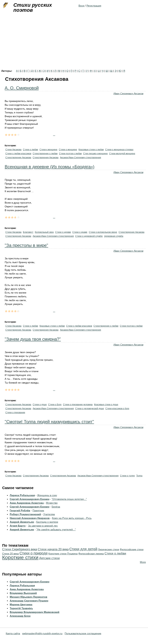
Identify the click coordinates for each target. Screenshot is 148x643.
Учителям (49, 514)
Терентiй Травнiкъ (21, 608)
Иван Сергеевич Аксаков (128, 93)
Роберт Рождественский (25, 514)
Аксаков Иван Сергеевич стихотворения (80, 157)
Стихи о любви (30, 149)
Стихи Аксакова (13, 149)
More (143, 562)
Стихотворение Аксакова (18, 157)
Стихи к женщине (48, 149)
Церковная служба (113, 236)
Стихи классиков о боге (117, 408)
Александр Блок (20, 615)
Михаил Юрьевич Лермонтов (28, 596)
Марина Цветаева (21, 604)
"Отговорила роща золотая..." (69, 499)
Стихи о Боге (55, 404)
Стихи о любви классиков (18, 153)
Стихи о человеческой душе (89, 408)
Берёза (56, 506)
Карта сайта (13, 633)
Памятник (38, 510)
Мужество (52, 502)
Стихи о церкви (63, 232)
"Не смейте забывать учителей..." (56, 529)
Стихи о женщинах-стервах (119, 149)
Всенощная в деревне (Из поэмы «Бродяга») (49, 166)
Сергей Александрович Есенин (29, 499)
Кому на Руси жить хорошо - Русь (72, 518)
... (54, 134)
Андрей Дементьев (22, 521)
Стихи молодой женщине (122, 153)
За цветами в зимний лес (43, 525)
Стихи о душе (40, 404)
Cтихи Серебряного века (19, 549)
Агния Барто (18, 525)
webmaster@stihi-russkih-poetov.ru (42, 633)
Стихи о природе (33, 553)
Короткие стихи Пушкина (63, 553)
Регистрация (93, 5)
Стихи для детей (83, 549)
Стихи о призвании (15, 412)
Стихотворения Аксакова (45, 157)
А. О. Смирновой (22, 87)
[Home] (5, 5)
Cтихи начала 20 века (53, 549)
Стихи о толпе (127, 475)
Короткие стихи (20, 557)
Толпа (139, 475)
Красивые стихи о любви (91, 149)
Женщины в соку (47, 495)
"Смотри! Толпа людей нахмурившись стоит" (49, 421)
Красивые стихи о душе (106, 404)
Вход (81, 5)
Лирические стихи (108, 549)
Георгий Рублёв (20, 510)
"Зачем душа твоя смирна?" (33, 339)
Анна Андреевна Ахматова (27, 502)
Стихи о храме (79, 232)
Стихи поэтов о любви (70, 153)
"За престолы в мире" (26, 245)
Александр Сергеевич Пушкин (29, 600)
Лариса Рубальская (22, 495)
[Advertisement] (74, 42)
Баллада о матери (47, 521)
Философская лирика (91, 553)
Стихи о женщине (68, 149)
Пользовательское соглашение (83, 633)
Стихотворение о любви (45, 153)
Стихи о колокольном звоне (103, 232)
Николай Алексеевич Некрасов (30, 518)
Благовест (28, 232)
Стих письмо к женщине (95, 153)
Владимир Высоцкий (23, 593)
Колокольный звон (44, 232)
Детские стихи (49, 558)
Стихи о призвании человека (78, 404)
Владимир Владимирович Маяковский (34, 612)
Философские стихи (131, 549)
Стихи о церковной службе (89, 236)
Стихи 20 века (10, 553)
